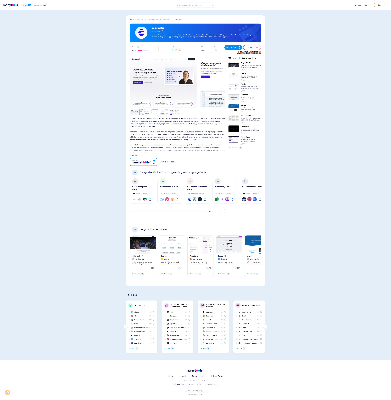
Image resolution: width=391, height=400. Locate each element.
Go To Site (231, 47)
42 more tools (233, 148)
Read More (134, 155)
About (170, 376)
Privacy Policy (217, 376)
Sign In (367, 5)
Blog (359, 5)
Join (379, 5)
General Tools (40, 5)
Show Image (163, 86)
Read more (136, 274)
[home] (11, 5)
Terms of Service (198, 376)
